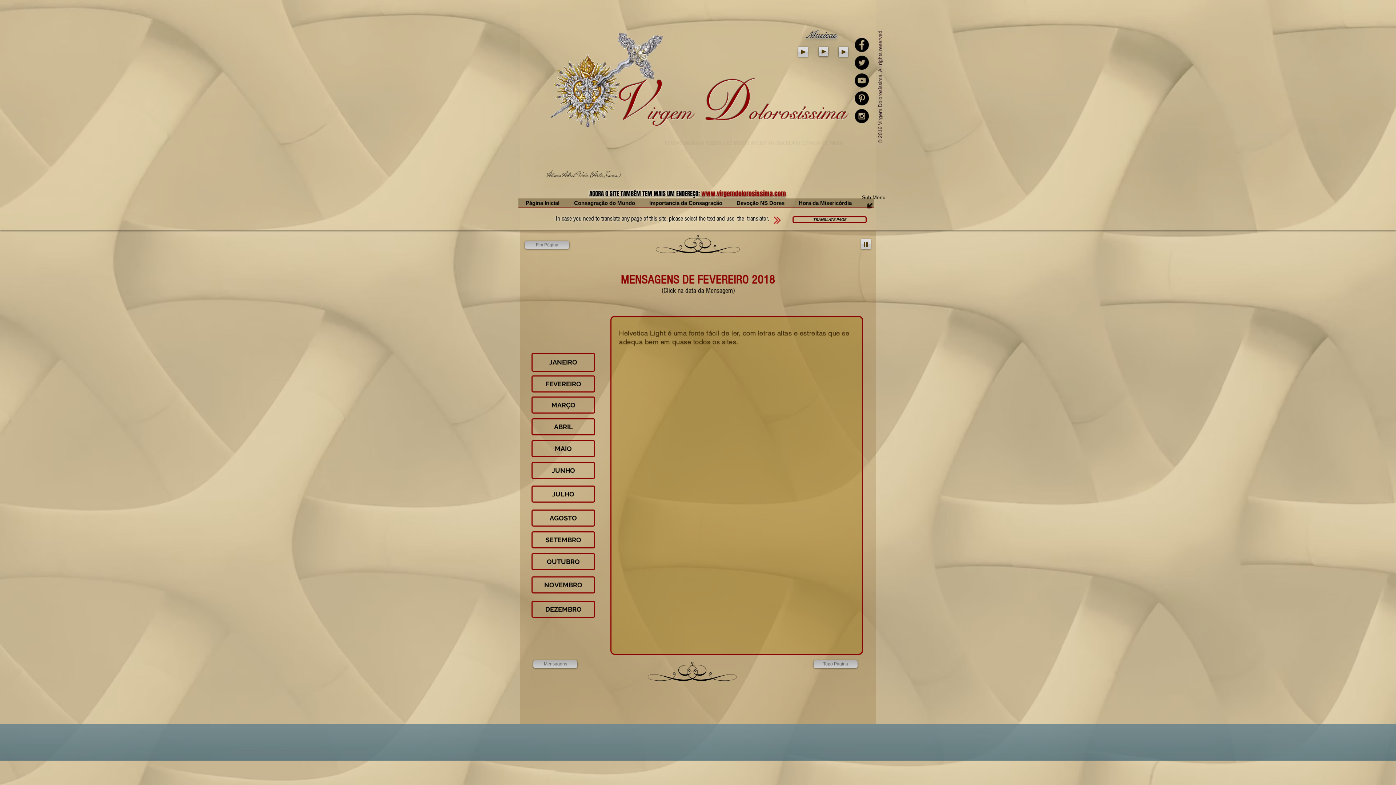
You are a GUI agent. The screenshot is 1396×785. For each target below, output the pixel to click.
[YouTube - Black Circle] (862, 80)
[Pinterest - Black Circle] (862, 98)
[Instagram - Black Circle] (862, 116)
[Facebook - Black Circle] (862, 45)
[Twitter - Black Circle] (862, 63)
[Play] (803, 52)
